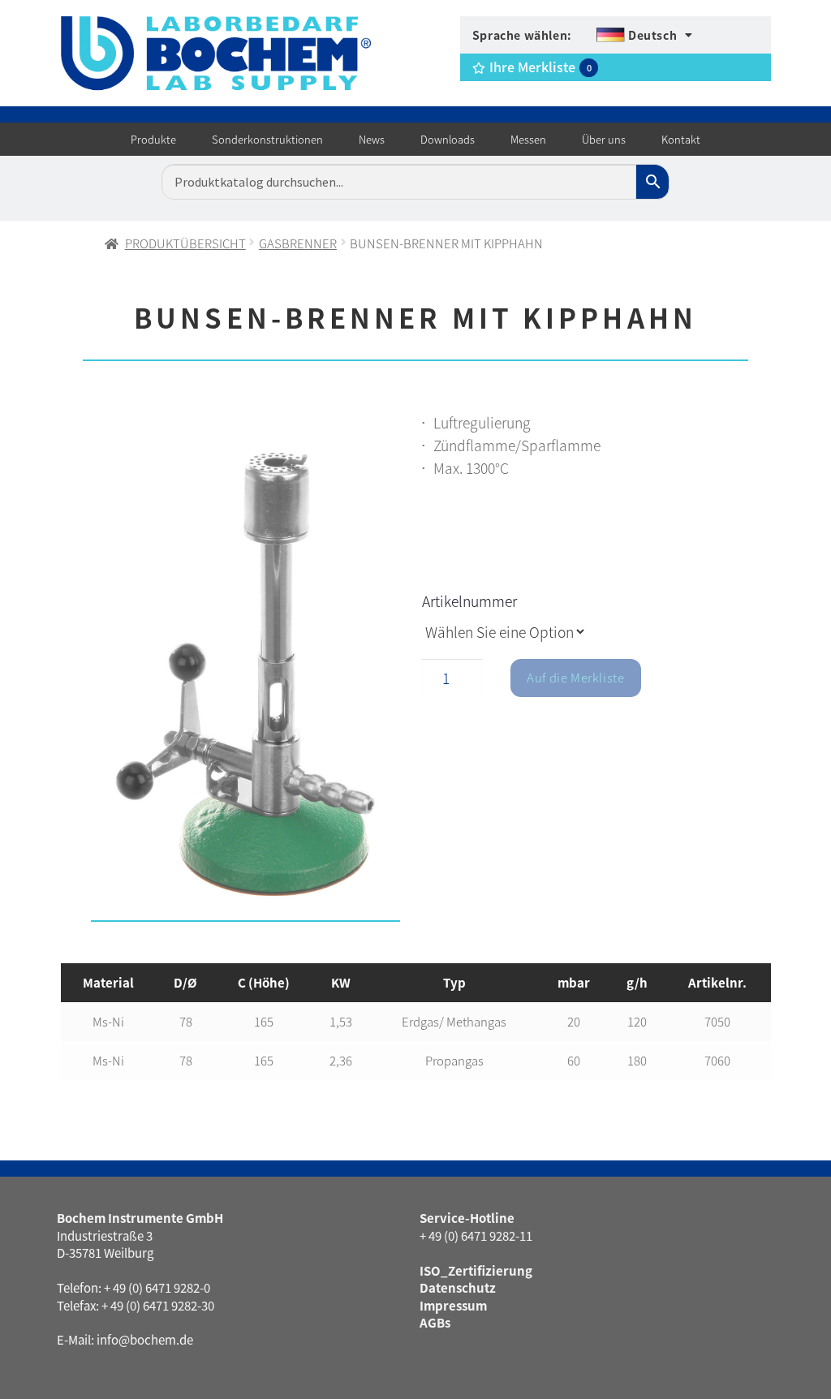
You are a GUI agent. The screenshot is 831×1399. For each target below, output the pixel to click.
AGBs (435, 1322)
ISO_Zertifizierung (476, 1270)
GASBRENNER (298, 243)
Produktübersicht (185, 243)
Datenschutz (458, 1287)
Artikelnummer (469, 601)
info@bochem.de (145, 1339)
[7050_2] (245, 671)
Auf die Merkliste (575, 677)
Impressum (453, 1305)
